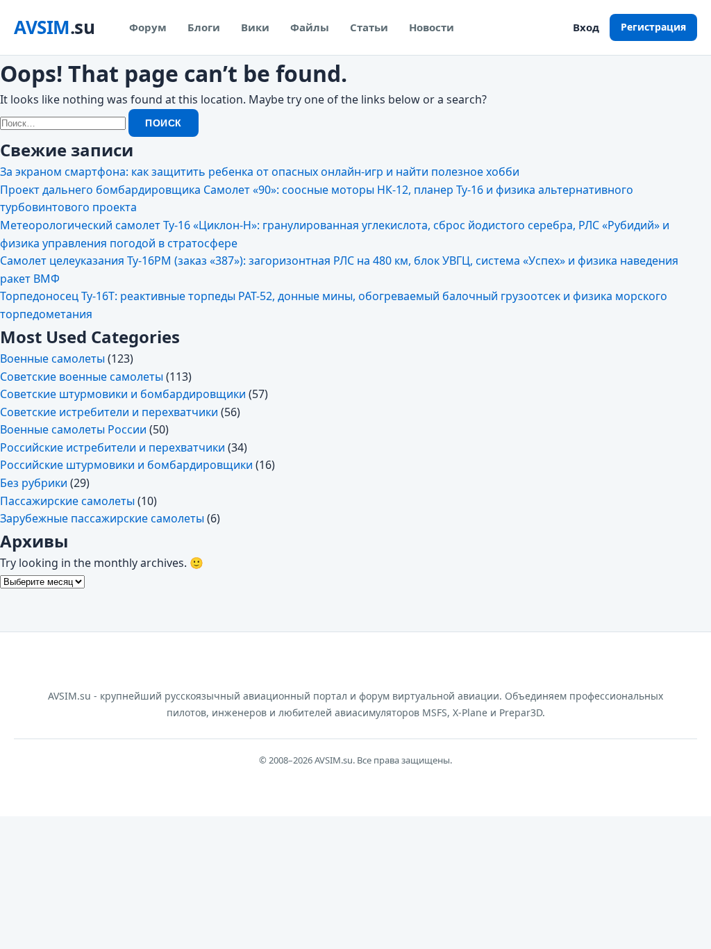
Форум (148, 27)
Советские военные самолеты (81, 376)
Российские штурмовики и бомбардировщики (126, 464)
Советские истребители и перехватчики (109, 412)
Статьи (369, 27)
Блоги (203, 27)
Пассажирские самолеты (67, 501)
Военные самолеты (52, 358)
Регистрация (653, 26)
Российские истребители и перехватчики (112, 447)
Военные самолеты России (73, 429)
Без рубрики (33, 482)
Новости (431, 27)
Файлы (309, 27)
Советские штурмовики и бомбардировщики (123, 394)
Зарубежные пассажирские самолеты (102, 518)
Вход (586, 27)
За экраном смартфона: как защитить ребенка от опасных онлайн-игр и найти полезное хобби (259, 171)
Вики (255, 27)
